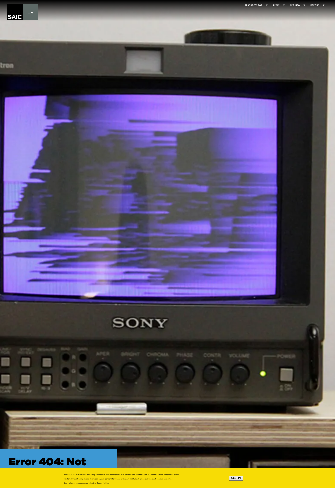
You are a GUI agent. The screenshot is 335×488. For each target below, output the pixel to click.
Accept (236, 478)
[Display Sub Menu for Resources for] (265, 5)
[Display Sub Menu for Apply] (282, 5)
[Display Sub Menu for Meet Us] (322, 5)
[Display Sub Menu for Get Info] (302, 5)
